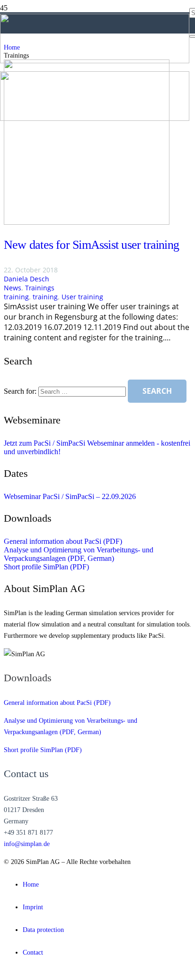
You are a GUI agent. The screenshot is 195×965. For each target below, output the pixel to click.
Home (31, 884)
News (12, 287)
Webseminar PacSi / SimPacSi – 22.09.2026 (70, 496)
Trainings (39, 287)
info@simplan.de (27, 843)
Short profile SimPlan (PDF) (46, 567)
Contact (33, 952)
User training (82, 296)
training (16, 296)
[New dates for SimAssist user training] (86, 222)
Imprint (33, 907)
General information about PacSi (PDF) (63, 541)
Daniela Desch (26, 278)
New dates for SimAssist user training (91, 245)
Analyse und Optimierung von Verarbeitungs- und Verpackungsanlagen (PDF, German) (78, 554)
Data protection (43, 929)
